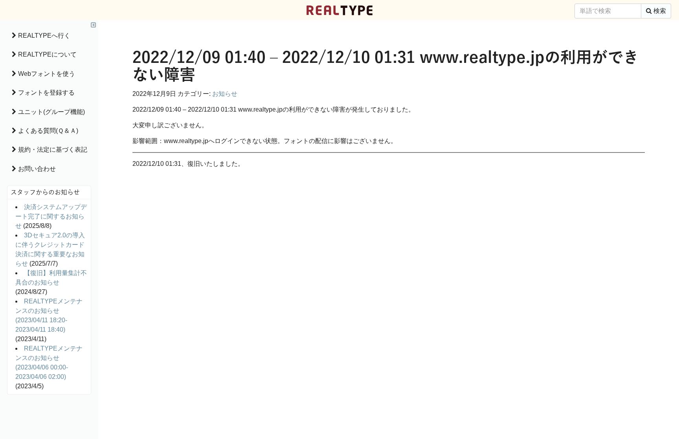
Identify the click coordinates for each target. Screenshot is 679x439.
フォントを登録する (46, 92)
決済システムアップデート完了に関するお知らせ (51, 216)
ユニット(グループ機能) (51, 111)
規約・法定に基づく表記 (52, 149)
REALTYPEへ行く (44, 35)
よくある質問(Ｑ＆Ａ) (48, 130)
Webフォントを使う (46, 73)
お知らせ (224, 93)
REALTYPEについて (47, 54)
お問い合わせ (37, 168)
